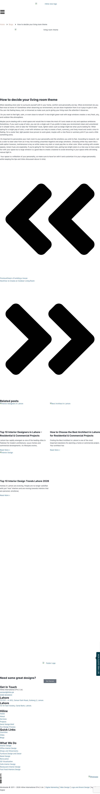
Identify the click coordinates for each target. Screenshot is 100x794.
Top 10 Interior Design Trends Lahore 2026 (24, 481)
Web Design (65, 787)
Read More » (5, 450)
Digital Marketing (52, 787)
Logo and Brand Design (80, 787)
